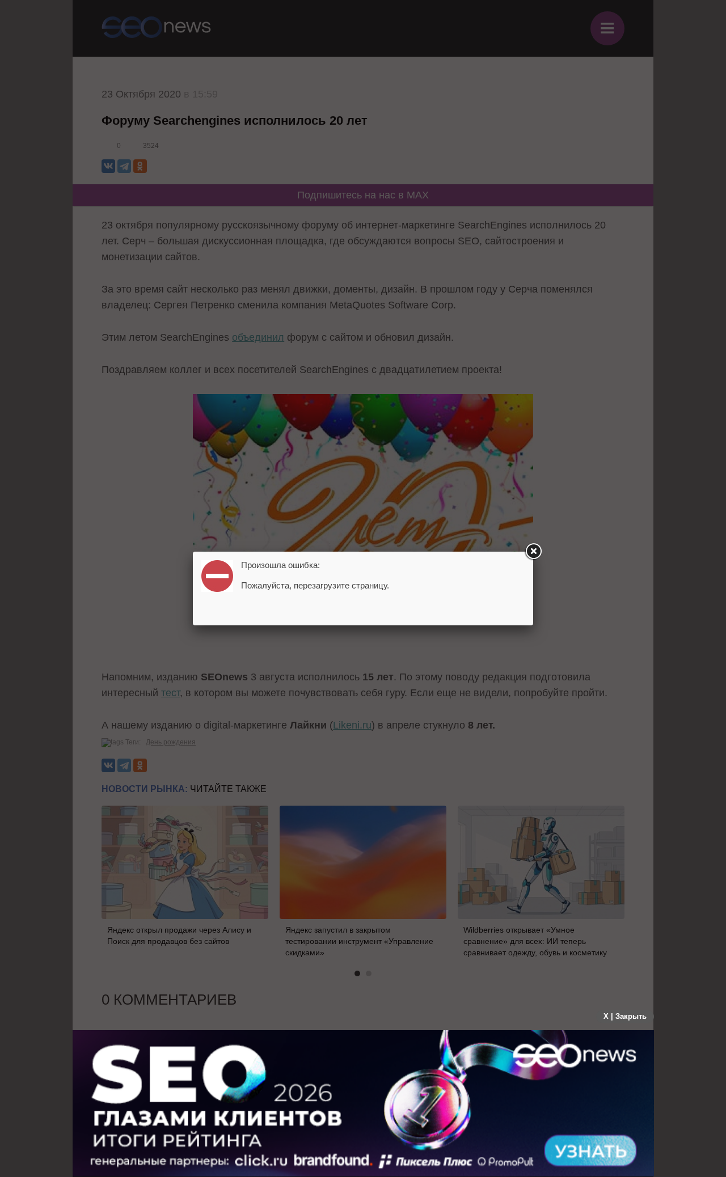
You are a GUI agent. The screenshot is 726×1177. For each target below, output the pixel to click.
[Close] (533, 551)
